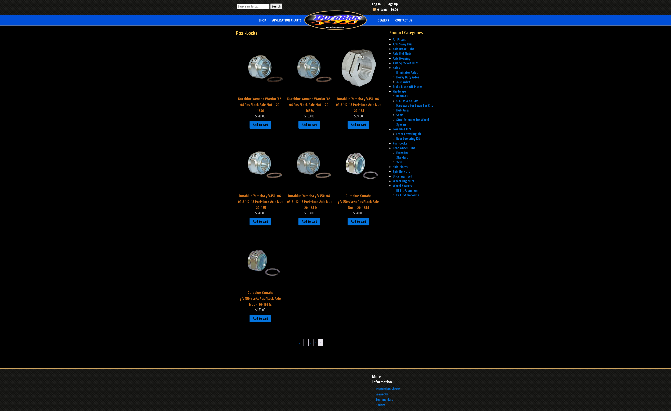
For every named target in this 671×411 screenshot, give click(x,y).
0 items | (387, 9)
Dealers (383, 20)
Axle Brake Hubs (403, 49)
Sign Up (393, 4)
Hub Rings (403, 110)
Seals (399, 115)
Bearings (402, 96)
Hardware (399, 91)
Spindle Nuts (401, 171)
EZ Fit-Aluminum (407, 190)
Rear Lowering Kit (408, 138)
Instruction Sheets (388, 389)
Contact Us (403, 20)
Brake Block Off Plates (407, 86)
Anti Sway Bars (403, 44)
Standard (402, 157)
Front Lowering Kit (408, 134)
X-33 (399, 162)
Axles (396, 68)
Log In (376, 4)
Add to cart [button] (260, 124)
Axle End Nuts (402, 53)
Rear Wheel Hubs (404, 148)
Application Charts (286, 20)
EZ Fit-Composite (407, 195)
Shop (262, 20)
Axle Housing (401, 58)
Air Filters (399, 39)
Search (276, 6)
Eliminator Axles (407, 72)
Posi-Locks (400, 143)
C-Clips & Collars (407, 101)
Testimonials (384, 399)
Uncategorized (402, 176)
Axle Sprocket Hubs (406, 63)
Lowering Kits (402, 129)
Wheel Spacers (402, 185)
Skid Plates (400, 167)
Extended (402, 152)
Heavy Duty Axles (407, 77)
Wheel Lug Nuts (403, 181)
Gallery (380, 405)
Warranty (382, 394)
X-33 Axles (403, 82)
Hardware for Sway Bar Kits (414, 105)
